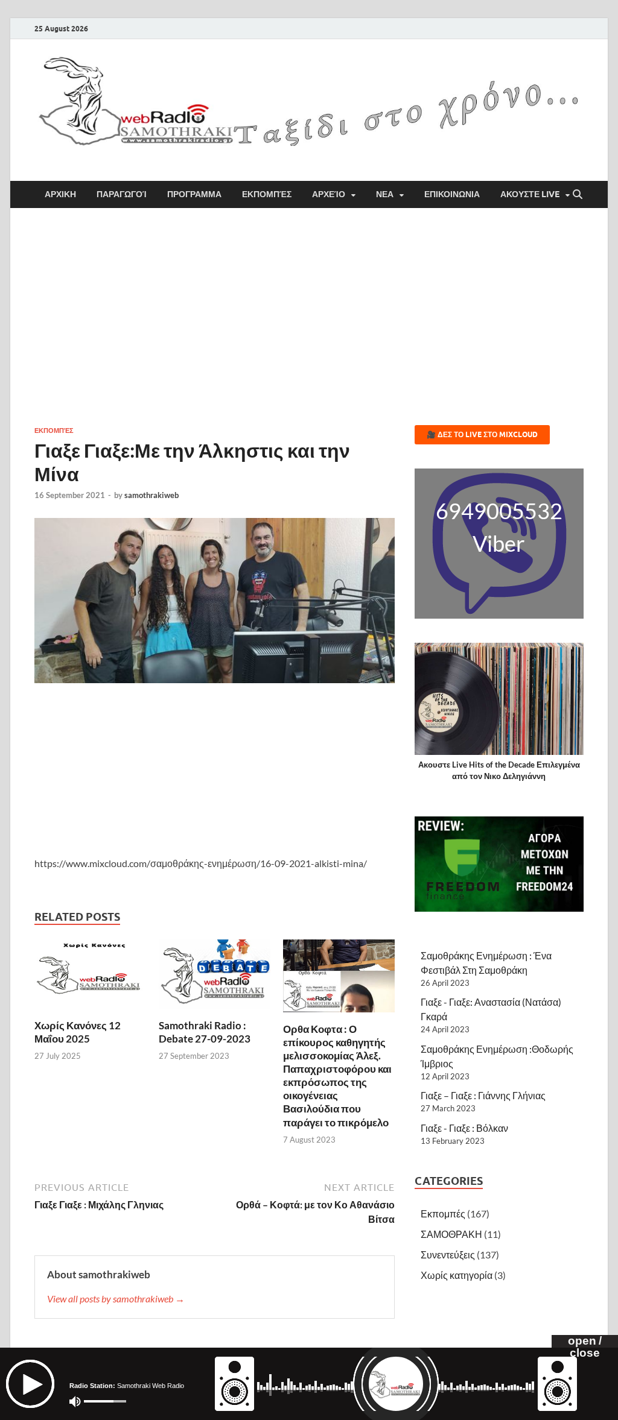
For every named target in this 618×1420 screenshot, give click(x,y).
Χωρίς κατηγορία (456, 1275)
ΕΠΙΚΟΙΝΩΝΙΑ (452, 194)
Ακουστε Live (529, 194)
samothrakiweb (151, 495)
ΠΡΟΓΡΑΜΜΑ (194, 194)
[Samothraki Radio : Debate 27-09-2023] (214, 977)
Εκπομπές (266, 194)
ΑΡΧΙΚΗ (60, 194)
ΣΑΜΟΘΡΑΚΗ (451, 1234)
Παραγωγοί (122, 194)
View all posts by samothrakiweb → (116, 1298)
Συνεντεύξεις (448, 1254)
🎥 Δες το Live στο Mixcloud (482, 434)
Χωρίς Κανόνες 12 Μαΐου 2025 (77, 1032)
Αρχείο (328, 194)
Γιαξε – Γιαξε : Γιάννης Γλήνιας (483, 1095)
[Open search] (578, 195)
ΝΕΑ (384, 194)
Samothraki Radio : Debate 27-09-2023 (204, 1032)
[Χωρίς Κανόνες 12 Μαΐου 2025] (90, 977)
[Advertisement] (309, 316)
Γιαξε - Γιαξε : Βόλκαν (464, 1128)
